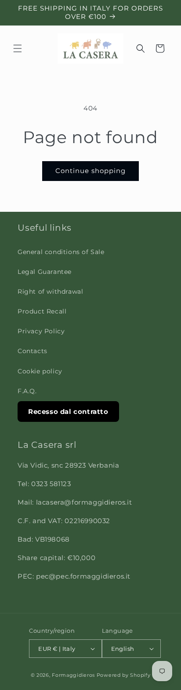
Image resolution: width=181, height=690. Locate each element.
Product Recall (42, 311)
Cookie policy (40, 371)
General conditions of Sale (61, 252)
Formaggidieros (73, 675)
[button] (17, 48)
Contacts (32, 351)
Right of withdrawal (50, 291)
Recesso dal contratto (68, 411)
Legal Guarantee (45, 272)
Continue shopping (90, 170)
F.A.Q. (27, 391)
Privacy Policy (41, 331)
